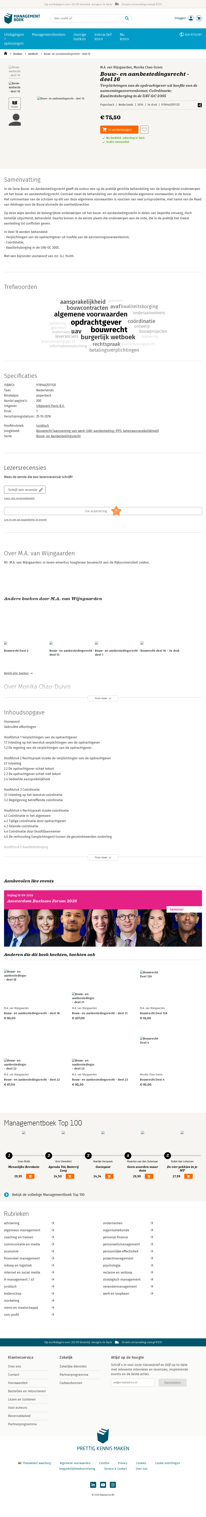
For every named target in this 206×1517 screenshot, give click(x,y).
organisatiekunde (116, 1230)
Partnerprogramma (22, 1424)
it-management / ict (19, 1279)
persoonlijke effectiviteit (120, 1251)
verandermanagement (120, 1286)
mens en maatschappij (21, 1308)
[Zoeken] (127, 18)
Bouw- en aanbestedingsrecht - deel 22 (32, 1079)
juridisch (10, 1286)
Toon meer (101, 698)
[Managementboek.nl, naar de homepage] (22, 23)
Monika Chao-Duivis (148, 67)
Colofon (104, 1463)
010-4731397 (193, 34)
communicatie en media (22, 1244)
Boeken (17, 53)
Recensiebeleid (19, 1416)
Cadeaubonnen (71, 1383)
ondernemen (113, 1223)
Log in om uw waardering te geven (25, 519)
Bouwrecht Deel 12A (153, 1013)
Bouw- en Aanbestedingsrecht (58, 436)
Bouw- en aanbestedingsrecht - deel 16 (67, 53)
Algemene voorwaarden (75, 1463)
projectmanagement (118, 1258)
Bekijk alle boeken (16, 673)
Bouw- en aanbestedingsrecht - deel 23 (100, 1079)
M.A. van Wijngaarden (116, 67)
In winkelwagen (120, 129)
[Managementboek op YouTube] (103, 1485)
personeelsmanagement (121, 1244)
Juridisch (33, 53)
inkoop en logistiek (18, 1265)
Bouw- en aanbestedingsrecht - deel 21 (100, 1013)
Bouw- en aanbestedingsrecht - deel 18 (32, 1013)
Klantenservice (20, 1357)
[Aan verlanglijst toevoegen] (144, 130)
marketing (11, 1301)
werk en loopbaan (116, 1293)
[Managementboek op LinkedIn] (93, 1485)
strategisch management (122, 1279)
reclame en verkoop (117, 1272)
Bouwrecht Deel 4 (152, 1079)
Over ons (14, 1366)
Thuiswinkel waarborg (37, 1463)
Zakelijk (66, 1357)
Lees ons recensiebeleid (19, 498)
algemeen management (22, 1230)
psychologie (112, 1265)
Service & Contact (115, 1469)
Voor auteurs (17, 1408)
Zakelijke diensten (73, 1366)
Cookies (141, 1463)
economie (11, 1251)
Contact (13, 1375)
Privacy (122, 1463)
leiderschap (12, 1293)
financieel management (22, 1258)
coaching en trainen (18, 1237)
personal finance (115, 1237)
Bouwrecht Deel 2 (16, 650)
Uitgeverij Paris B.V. (50, 406)
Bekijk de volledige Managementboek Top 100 (48, 1194)
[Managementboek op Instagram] (113, 1485)
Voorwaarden (18, 1383)
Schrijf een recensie (22, 490)
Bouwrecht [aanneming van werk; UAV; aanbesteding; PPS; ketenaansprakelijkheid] (97, 431)
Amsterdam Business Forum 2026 (42, 901)
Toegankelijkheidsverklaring (77, 1469)
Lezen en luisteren (22, 1399)
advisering (12, 1223)
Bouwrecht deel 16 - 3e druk (159, 650)
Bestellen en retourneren (27, 1391)
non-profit (11, 1315)
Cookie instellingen (167, 1463)
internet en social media (22, 1272)
